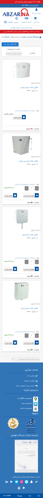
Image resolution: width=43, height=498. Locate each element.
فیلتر (33, 53)
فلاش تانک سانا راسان (30, 235)
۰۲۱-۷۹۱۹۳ (7, 495)
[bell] (31, 481)
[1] (39, 83)
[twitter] (16, 481)
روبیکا (19, 495)
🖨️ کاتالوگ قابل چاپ (10, 44)
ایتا (29, 495)
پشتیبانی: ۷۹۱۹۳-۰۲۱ (29, 5)
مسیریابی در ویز (27, 403)
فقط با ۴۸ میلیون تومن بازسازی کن (27, 2)
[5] (34, 83)
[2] (38, 83)
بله (39, 495)
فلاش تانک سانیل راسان (29, 308)
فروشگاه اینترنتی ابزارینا (30, 37)
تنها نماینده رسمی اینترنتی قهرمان (21, 28)
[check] (36, 481)
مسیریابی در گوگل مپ (25, 398)
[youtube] (19, 487)
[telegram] (26, 481)
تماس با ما (30, 376)
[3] (37, 83)
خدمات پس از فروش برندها (25, 386)
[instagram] (21, 481)
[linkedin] (7, 481)
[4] (35, 83)
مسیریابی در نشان (26, 408)
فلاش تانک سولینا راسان (29, 87)
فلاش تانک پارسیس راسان (28, 161)
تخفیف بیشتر (17, 117)
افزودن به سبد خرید (29, 196)
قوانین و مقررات (29, 381)
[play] (11, 481)
